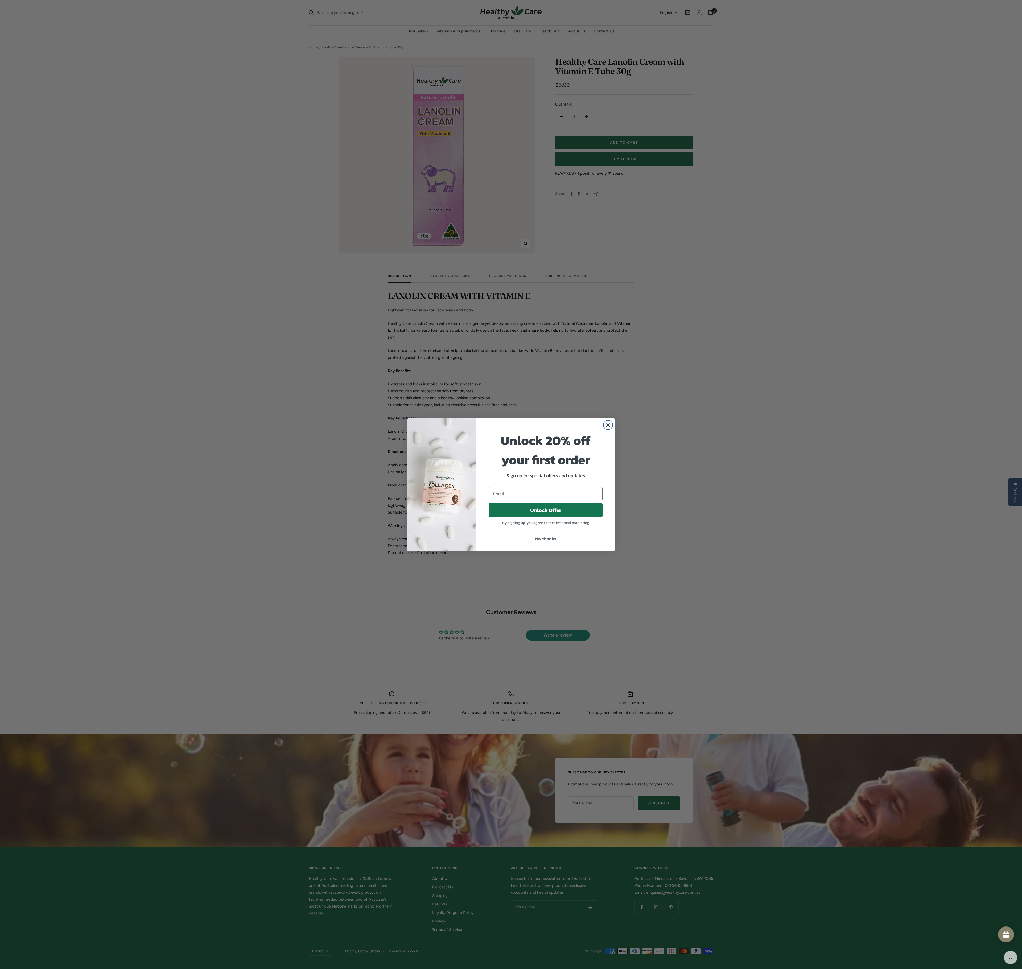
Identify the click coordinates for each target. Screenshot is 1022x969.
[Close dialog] (608, 425)
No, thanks (545, 538)
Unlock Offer (545, 510)
